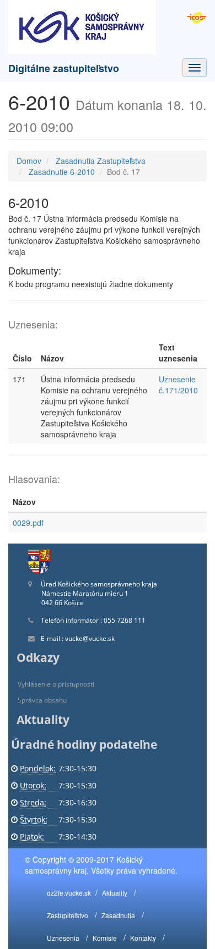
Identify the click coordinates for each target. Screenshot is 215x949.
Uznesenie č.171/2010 (178, 385)
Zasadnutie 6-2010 (62, 171)
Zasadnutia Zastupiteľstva (101, 160)
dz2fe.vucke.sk (69, 892)
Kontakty (143, 937)
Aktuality (114, 892)
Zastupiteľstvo (67, 915)
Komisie (105, 937)
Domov (29, 160)
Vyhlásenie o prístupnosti (56, 684)
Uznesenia (63, 937)
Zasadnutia (118, 915)
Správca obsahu (42, 700)
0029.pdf (28, 522)
